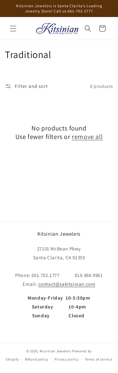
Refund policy (36, 359)
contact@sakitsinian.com (66, 284)
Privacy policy (66, 359)
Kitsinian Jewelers (55, 351)
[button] (13, 28)
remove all (87, 136)
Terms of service (98, 359)
